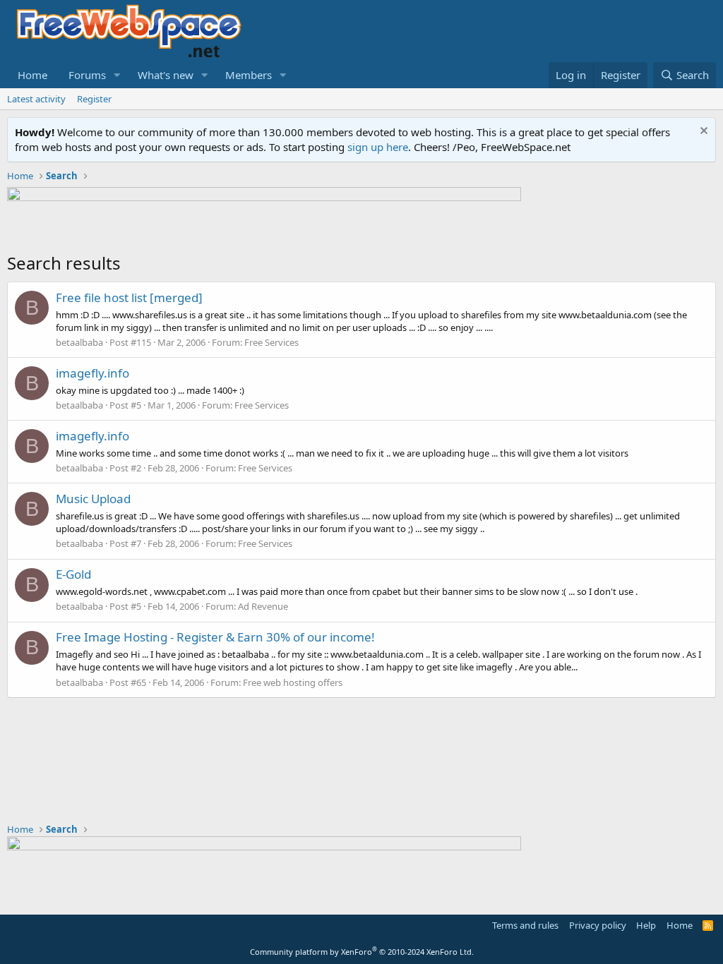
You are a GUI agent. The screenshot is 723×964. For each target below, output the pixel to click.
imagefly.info (92, 373)
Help (646, 925)
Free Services (271, 342)
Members (248, 75)
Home (32, 75)
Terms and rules (525, 925)
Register (94, 98)
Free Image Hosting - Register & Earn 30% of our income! (215, 637)
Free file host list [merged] (129, 297)
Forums (87, 75)
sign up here (377, 147)
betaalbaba (79, 342)
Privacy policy (597, 925)
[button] (117, 75)
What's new (165, 75)
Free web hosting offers (292, 682)
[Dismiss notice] (702, 132)
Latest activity (36, 98)
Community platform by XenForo (362, 951)
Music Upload (93, 498)
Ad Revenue (263, 606)
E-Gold (73, 574)
